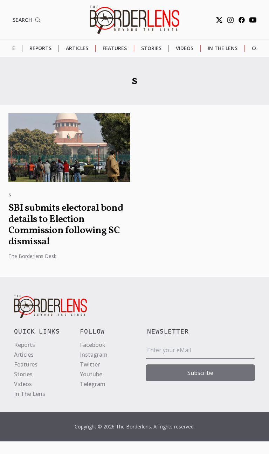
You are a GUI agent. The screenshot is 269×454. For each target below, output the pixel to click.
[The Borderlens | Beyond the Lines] (134, 20)
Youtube (91, 374)
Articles (77, 48)
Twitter (90, 364)
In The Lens (222, 48)
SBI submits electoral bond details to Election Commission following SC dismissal (65, 225)
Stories (151, 48)
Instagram (94, 354)
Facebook (92, 345)
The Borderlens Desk (32, 256)
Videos (184, 48)
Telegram (92, 384)
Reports (40, 48)
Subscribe (200, 373)
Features (115, 48)
